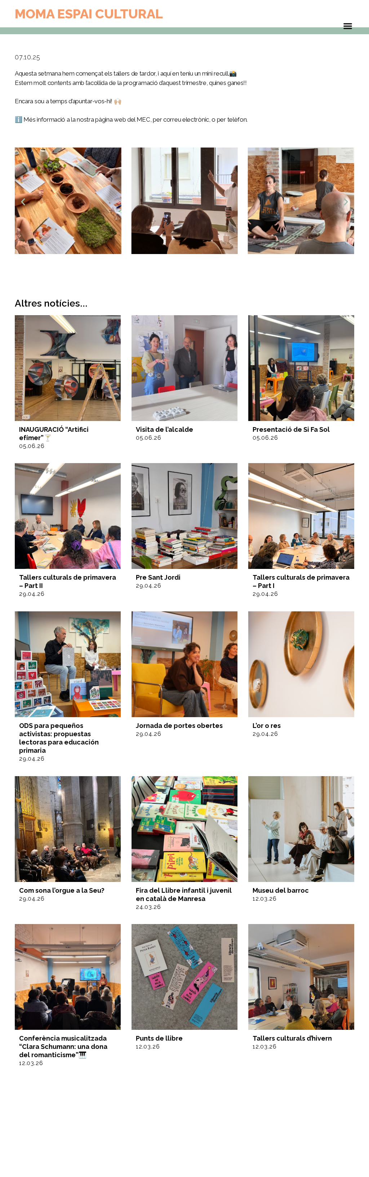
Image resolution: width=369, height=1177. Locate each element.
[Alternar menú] (347, 27)
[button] (23, 202)
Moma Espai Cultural (89, 13)
